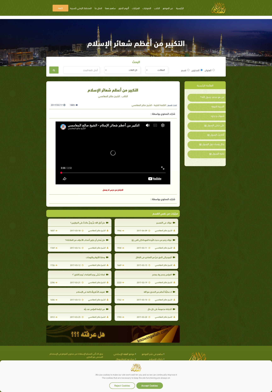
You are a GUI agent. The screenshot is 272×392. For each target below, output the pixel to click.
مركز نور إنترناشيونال (125, 359)
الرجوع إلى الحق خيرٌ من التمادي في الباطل (154, 257)
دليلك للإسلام (156, 359)
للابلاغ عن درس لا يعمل (113, 189)
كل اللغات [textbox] (133, 69)
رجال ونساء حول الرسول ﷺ (211, 144)
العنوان (208, 70)
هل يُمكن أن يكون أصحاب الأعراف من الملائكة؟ (85, 239)
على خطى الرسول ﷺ (214, 125)
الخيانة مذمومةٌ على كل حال (160, 309)
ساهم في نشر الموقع (152, 354)
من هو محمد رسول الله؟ (212, 96)
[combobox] (156, 70)
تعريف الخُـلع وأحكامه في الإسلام (90, 291)
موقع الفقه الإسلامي (123, 354)
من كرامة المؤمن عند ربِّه (94, 309)
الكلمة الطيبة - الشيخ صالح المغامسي (149, 105)
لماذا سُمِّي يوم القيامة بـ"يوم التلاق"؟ (88, 274)
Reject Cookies (122, 385)
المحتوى (195, 70)
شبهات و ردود (217, 115)
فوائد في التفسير (164, 222)
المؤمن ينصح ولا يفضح (162, 274)
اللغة (60, 8)
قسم (183, 70)
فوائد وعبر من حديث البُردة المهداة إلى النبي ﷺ (151, 239)
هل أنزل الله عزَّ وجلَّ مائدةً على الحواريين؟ (87, 222)
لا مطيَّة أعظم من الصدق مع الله (158, 291)
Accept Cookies (149, 385)
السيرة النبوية (217, 106)
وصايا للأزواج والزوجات (95, 257)
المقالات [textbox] (161, 69)
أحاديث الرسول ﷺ (215, 134)
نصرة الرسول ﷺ (216, 153)
